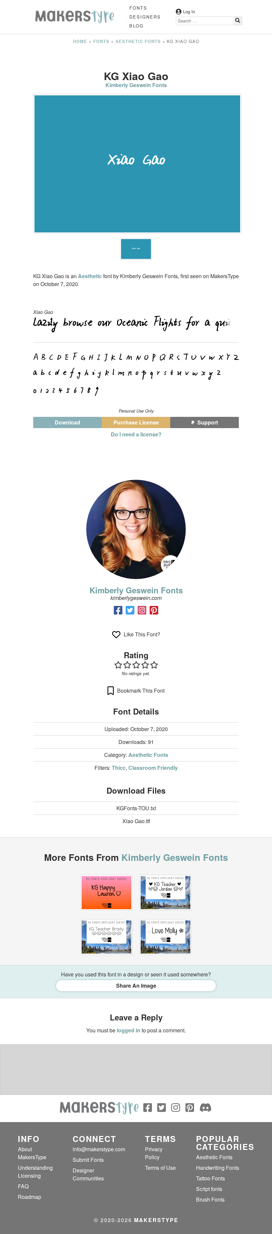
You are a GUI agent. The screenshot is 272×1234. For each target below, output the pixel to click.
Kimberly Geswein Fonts (136, 85)
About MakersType (32, 1153)
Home (80, 41)
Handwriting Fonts (217, 1167)
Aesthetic (90, 276)
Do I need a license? (136, 434)
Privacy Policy (154, 1153)
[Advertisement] (136, 57)
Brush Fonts (210, 1199)
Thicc (119, 767)
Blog (136, 26)
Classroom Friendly (153, 767)
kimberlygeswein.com (136, 598)
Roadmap (29, 1197)
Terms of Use (160, 1167)
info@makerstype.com (99, 1149)
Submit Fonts (88, 1159)
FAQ (23, 1186)
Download (67, 422)
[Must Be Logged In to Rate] (136, 664)
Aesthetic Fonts (138, 41)
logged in (128, 1030)
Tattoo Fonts (210, 1178)
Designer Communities (88, 1174)
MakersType (156, 1220)
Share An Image (136, 985)
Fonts (138, 8)
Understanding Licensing (35, 1171)
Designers (145, 17)
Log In (189, 11)
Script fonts (209, 1189)
